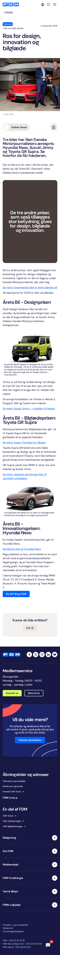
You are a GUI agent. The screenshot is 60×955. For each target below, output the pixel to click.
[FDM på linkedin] (48, 654)
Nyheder (9, 12)
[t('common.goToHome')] (11, 655)
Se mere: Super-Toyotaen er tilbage (24, 442)
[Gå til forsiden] (11, 4)
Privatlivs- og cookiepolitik (15, 924)
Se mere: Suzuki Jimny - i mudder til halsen (29, 408)
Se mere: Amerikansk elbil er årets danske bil (30, 287)
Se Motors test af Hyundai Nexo (22, 549)
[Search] (48, 4)
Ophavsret (8, 928)
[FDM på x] (35, 654)
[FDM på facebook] (29, 654)
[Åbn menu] (54, 4)
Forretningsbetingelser (13, 931)
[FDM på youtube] (54, 654)
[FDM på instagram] (42, 654)
